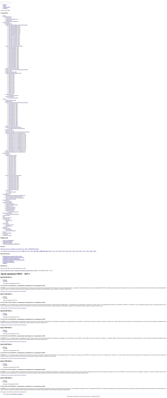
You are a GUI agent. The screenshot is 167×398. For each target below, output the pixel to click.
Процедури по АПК (9, 129)
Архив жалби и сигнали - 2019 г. (13, 178)
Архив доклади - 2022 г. (12, 160)
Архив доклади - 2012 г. (12, 171)
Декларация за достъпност (7, 235)
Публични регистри (9, 23)
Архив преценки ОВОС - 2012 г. (13, 62)
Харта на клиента (8, 17)
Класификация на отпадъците (10, 207)
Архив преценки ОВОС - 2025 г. (13, 47)
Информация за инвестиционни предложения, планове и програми (16, 24)
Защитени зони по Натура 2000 (11, 100)
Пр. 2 (26, 251)
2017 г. (63, 251)
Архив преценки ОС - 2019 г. (13, 110)
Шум (4, 216)
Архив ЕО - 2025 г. (11, 74)
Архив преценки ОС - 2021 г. (13, 108)
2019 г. (50, 251)
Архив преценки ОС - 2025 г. (13, 103)
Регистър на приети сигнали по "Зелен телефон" (13, 175)
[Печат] (5, 280)
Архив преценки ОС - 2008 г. (13, 123)
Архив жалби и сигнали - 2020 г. (13, 177)
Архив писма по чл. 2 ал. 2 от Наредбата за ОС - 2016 (17, 144)
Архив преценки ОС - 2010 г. (13, 121)
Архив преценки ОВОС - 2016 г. (13, 57)
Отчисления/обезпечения (10, 203)
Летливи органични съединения (11, 198)
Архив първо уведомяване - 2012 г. (14, 42)
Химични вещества (6, 218)
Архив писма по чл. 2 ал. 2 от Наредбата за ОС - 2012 (17, 149)
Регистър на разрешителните (10, 208)
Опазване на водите (6, 200)
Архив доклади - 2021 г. (12, 161)
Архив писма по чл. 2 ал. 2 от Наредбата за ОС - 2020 (17, 140)
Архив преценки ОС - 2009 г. (13, 122)
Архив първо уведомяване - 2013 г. (14, 40)
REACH (7, 221)
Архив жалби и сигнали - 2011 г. (13, 188)
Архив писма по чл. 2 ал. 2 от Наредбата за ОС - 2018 (17, 142)
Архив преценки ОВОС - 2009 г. (13, 66)
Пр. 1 (35, 251)
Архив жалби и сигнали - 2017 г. (13, 181)
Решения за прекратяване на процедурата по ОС (13, 127)
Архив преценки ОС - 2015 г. (13, 115)
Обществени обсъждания (10, 130)
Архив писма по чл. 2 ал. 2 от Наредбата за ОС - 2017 (17, 143)
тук (3, 291)
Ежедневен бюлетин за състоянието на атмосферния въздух (15, 195)
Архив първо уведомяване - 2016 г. (14, 36)
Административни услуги (7, 16)
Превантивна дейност (6, 22)
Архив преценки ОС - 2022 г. (13, 107)
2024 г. (5, 251)
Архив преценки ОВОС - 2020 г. (13, 53)
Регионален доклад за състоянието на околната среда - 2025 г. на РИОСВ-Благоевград (20, 248)
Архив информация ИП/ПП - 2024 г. (14, 27)
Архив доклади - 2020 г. (12, 162)
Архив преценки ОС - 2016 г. (13, 114)
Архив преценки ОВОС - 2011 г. (13, 63)
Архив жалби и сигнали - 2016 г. (13, 182)
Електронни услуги (9, 20)
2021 (32, 251)
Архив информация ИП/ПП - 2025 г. (14, 26)
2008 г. (94, 251)
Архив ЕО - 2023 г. (11, 76)
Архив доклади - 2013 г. (12, 170)
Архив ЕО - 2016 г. (11, 84)
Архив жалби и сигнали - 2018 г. (13, 180)
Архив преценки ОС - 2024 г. (13, 104)
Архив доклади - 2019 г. (12, 163)
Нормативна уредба (9, 220)
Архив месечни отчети (12, 191)
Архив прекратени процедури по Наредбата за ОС (16, 128)
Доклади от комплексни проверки (11, 155)
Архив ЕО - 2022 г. (11, 77)
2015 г (70, 251)
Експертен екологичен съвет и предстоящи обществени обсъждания (17, 69)
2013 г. (77, 251)
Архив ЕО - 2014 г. (11, 87)
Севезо (7, 222)
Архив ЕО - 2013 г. (11, 88)
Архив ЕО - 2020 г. (11, 80)
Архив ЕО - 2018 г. (11, 82)
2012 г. (80, 251)
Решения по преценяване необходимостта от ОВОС (14, 46)
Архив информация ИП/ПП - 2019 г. (14, 33)
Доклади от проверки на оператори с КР (12, 214)
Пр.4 (11, 251)
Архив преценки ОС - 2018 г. (13, 111)
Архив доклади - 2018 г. (12, 164)
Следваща (18, 394)
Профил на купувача (6, 228)
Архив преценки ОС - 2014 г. (13, 116)
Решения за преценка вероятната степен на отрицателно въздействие (17, 102)
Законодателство (6, 223)
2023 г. (14, 251)
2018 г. (60, 251)
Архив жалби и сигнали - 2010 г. (13, 189)
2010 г (88, 251)
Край (21, 394)
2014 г (73, 251)
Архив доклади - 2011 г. (12, 173)
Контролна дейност (6, 153)
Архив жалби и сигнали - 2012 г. (13, 187)
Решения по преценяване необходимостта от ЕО (13, 73)
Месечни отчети (8, 190)
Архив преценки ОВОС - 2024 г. (13, 48)
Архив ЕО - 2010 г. (11, 91)
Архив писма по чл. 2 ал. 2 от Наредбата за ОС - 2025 (17, 134)
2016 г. (67, 251)
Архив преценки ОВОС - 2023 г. (13, 49)
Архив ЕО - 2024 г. (11, 75)
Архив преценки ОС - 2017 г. (13, 113)
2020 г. (41, 251)
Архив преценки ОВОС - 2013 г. (13, 61)
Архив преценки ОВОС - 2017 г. (13, 56)
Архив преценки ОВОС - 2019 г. (13, 54)
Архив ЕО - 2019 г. (11, 81)
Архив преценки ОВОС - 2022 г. (13, 50)
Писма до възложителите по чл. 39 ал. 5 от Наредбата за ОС (15, 150)
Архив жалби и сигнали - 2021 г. (13, 176)
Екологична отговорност (7, 217)
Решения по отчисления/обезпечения (12, 204)
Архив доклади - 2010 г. (12, 174)
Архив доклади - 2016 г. (12, 167)
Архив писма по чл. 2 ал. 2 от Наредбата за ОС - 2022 (17, 137)
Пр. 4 (20, 251)
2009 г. (91, 251)
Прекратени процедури (9, 94)
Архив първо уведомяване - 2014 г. (14, 39)
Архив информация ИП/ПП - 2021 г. (14, 30)
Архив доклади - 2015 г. (12, 168)
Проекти (4, 231)
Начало (4, 15)
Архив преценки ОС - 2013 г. (13, 117)
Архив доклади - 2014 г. (12, 169)
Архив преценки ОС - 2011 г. (13, 120)
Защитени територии (9, 101)
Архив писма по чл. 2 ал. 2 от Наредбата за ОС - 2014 (17, 147)
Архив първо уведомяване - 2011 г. (14, 41)
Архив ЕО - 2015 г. (11, 86)
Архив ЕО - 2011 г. (11, 90)
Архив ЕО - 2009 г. (11, 93)
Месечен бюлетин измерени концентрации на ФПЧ (14, 196)
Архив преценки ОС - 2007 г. (13, 124)
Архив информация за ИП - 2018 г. (14, 34)
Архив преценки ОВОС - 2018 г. (13, 55)
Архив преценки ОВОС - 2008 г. (13, 67)
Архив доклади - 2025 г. (12, 156)
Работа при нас (5, 234)
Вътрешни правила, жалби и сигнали (12, 21)
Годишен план (8, 154)
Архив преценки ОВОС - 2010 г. (13, 64)
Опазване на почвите (6, 215)
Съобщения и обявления (10, 96)
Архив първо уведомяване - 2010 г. (14, 43)
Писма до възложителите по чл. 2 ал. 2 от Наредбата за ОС (15, 133)
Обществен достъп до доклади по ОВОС (12, 68)
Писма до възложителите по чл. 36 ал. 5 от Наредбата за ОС (15, 151)
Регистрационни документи (10, 209)
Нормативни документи (10, 224)
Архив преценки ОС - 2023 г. (13, 106)
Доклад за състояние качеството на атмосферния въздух (15, 197)
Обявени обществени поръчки (11, 230)
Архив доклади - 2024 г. (12, 157)
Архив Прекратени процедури (13, 95)
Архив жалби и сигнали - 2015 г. (13, 183)
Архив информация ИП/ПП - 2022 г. (14, 29)
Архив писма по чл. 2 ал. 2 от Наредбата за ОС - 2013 (17, 148)
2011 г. (84, 251)
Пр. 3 (8, 251)
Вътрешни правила (9, 229)
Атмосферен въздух (6, 194)
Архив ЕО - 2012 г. (11, 89)
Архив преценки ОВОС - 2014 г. (13, 60)
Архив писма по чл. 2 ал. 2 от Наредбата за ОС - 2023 (17, 136)
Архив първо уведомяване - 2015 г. (14, 37)
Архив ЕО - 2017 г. (11, 83)
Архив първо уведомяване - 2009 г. (14, 44)
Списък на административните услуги (12, 19)
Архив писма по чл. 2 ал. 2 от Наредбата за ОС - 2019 (17, 141)
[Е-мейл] (5, 281)
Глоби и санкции (8, 193)
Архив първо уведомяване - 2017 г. (14, 35)
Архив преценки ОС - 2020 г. (13, 109)
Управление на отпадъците (7, 202)
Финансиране (5, 227)
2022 (23, 251)
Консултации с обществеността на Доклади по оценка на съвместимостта (17, 131)
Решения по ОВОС (9, 70)
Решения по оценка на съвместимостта (12, 126)
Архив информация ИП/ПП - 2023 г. (14, 28)
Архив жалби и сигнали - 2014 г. (13, 184)
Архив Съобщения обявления (13, 97)
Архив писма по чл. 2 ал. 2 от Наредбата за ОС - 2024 (17, 135)
